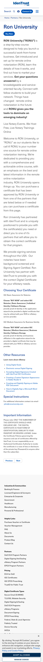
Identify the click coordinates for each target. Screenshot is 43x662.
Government (9, 500)
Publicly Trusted (10, 623)
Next (18, 460)
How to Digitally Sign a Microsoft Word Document (21, 390)
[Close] (38, 636)
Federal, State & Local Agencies (17, 619)
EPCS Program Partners (14, 565)
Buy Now (9, 33)
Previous (9, 460)
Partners (14, 18)
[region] (21, 648)
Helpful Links (9, 518)
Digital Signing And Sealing (15, 558)
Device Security (10, 627)
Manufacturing (10, 507)
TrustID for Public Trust (13, 584)
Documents (9, 536)
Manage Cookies (21, 659)
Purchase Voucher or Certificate (17, 522)
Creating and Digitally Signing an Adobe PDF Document (22, 384)
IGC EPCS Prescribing (13, 581)
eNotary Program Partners (14, 562)
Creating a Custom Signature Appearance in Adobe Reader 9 (22, 378)
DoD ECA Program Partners (15, 555)
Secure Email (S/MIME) (13, 595)
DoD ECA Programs (12, 605)
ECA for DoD (9, 574)
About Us (8, 533)
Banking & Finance (11, 489)
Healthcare (8, 503)
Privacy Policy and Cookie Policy (21, 649)
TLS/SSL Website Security (15, 598)
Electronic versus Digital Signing (19, 368)
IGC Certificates (10, 577)
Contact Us (27, 11)
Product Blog (9, 540)
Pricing (7, 570)
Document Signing (11, 612)
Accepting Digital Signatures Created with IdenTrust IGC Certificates (21, 373)
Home (6, 18)
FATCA (7, 630)
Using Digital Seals (13, 365)
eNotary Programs (11, 609)
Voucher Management (13, 525)
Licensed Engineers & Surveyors (17, 493)
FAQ (6, 529)
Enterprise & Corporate (13, 496)
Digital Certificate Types (14, 591)
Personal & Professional (14, 510)
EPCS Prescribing (11, 616)
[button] (37, 11)
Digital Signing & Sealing (14, 602)
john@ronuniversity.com (13, 404)
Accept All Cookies (21, 655)
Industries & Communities (15, 485)
